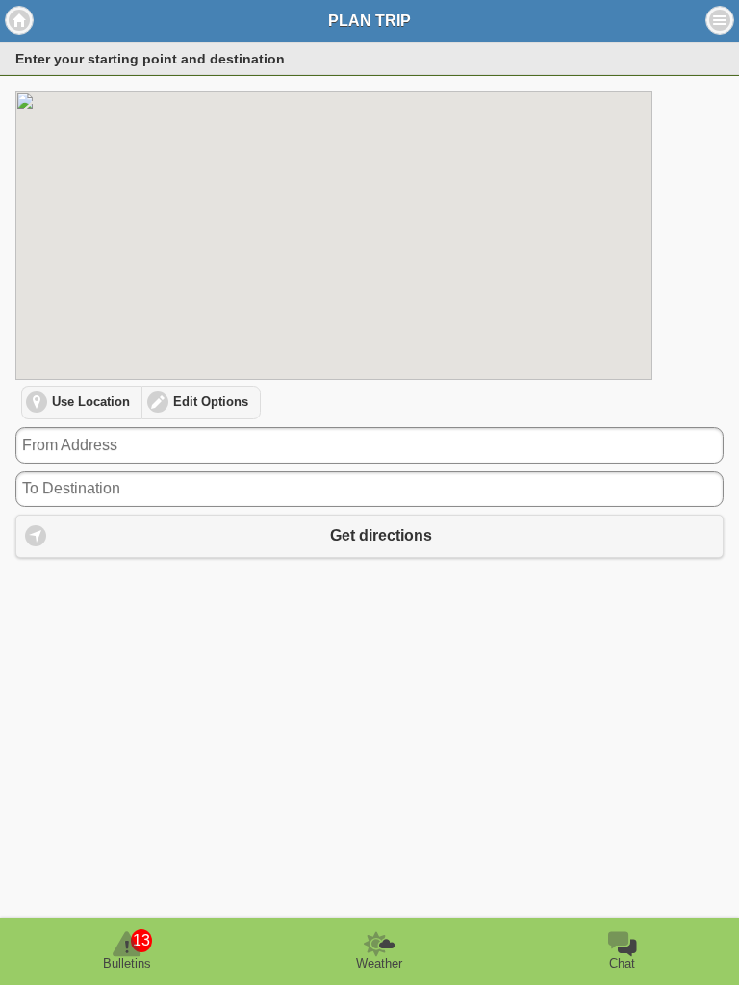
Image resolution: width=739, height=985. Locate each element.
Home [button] (19, 20)
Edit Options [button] (210, 402)
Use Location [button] (91, 402)
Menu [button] (719, 20)
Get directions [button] (381, 535)
